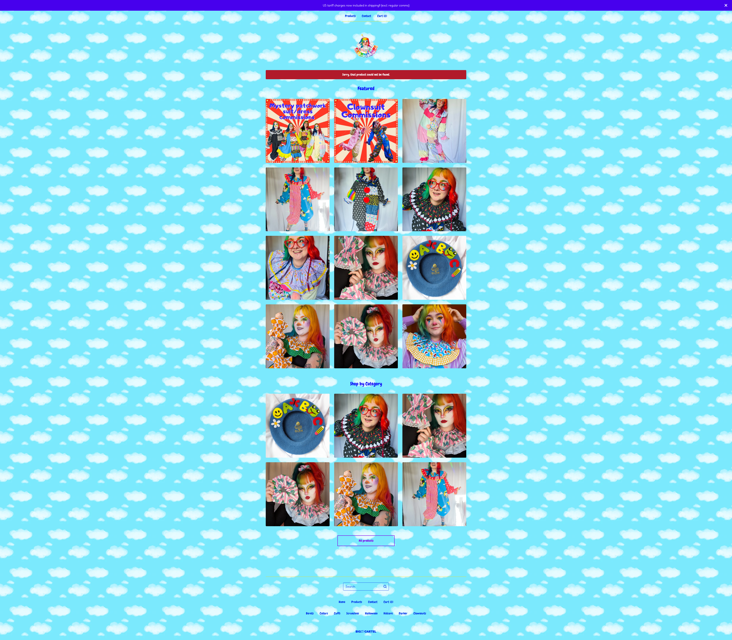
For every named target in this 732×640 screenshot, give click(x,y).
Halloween (371, 613)
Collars (324, 613)
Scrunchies (352, 613)
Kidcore (388, 613)
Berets (310, 613)
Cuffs (337, 613)
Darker (403, 613)
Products (350, 16)
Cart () (382, 16)
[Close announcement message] (726, 5)
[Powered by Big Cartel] (366, 631)
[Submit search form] (385, 586)
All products (366, 541)
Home (342, 602)
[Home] (366, 45)
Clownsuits (419, 613)
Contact (366, 16)
